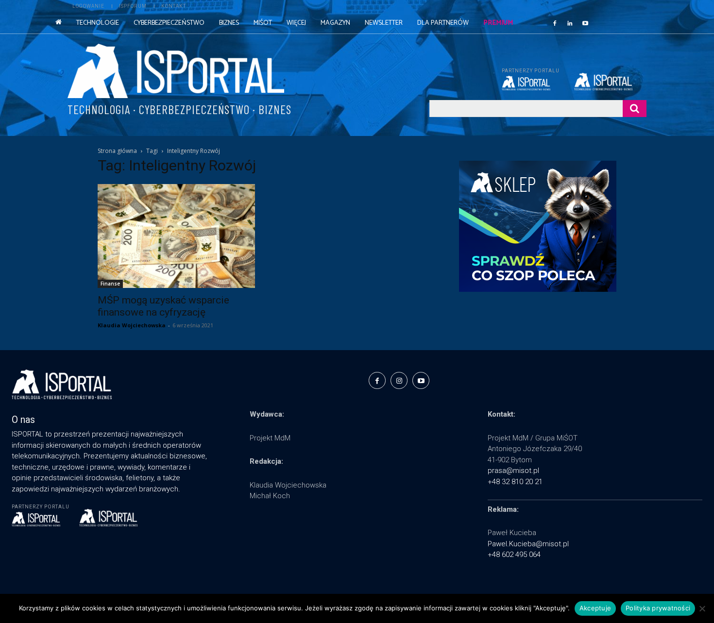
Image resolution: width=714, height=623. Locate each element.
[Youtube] (585, 22)
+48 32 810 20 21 (515, 481)
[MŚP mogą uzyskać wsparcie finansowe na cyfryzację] (176, 235)
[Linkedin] (570, 22)
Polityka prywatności (658, 608)
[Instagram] (399, 380)
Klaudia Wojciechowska (132, 325)
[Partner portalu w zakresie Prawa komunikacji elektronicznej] (610, 81)
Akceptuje (595, 608)
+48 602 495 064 (514, 554)
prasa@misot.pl (513, 470)
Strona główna (117, 151)
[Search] (634, 108)
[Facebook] (554, 22)
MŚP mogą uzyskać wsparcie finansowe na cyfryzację (163, 306)
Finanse (110, 283)
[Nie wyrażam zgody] (702, 608)
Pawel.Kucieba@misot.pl (528, 543)
